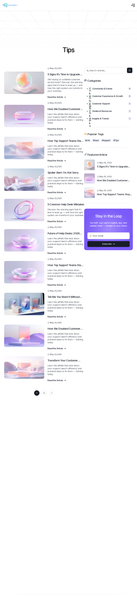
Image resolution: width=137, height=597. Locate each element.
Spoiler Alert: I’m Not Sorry (63, 172)
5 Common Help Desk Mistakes (65, 204)
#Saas (96, 140)
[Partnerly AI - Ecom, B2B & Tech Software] (10, 5)
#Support (106, 140)
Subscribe (107, 244)
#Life (87, 140)
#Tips (116, 140)
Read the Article (55, 97)
